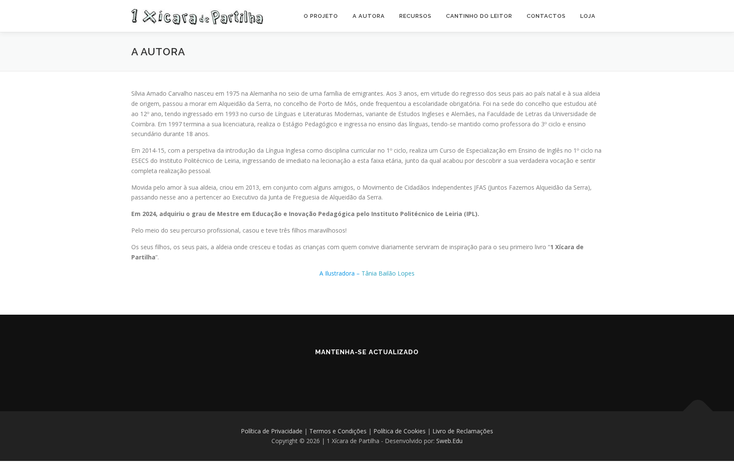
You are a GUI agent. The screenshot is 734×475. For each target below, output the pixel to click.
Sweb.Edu (449, 441)
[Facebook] (343, 370)
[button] (716, 12)
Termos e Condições (338, 431)
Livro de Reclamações (462, 431)
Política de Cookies (399, 431)
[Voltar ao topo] (698, 411)
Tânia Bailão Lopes (388, 273)
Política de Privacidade (271, 431)
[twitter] (390, 370)
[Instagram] (367, 370)
